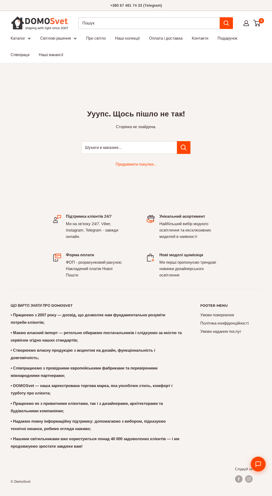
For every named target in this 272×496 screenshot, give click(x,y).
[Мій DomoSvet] (246, 23)
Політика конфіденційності (224, 323)
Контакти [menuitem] (200, 38)
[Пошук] (226, 23)
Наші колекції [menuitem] (127, 38)
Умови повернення (217, 315)
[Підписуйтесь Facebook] (239, 479)
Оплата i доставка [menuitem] (165, 38)
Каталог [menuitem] (18, 38)
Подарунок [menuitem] (227, 38)
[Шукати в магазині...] (183, 147)
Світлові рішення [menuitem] (55, 38)
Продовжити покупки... (136, 164)
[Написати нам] (258, 464)
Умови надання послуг (220, 331)
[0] (257, 23)
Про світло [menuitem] (96, 38)
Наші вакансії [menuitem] (51, 54)
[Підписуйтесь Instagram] (249, 479)
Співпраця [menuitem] (20, 54)
